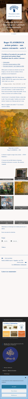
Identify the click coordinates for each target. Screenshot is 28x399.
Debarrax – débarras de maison (9, 370)
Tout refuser (14, 391)
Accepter (14, 386)
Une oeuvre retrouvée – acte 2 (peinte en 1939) (13, 66)
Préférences (14, 395)
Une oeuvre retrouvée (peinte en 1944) (11, 64)
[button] (25, 377)
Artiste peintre (6, 62)
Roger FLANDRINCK (6, 77)
